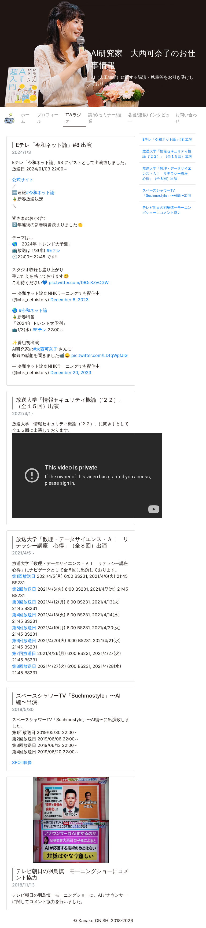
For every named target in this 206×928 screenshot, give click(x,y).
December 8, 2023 (69, 299)
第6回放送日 (24, 640)
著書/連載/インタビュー (149, 118)
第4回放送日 (24, 614)
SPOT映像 (22, 762)
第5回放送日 (24, 627)
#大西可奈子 (45, 349)
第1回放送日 (23, 576)
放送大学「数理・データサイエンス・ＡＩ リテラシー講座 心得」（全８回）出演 (166, 173)
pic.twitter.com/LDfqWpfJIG (99, 355)
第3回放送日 (24, 602)
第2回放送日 (24, 589)
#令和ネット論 (40, 192)
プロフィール (47, 118)
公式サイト (23, 179)
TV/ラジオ (73, 118)
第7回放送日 (24, 653)
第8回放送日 (24, 666)
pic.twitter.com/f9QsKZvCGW (79, 282)
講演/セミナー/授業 (105, 118)
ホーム (25, 118)
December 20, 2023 (70, 372)
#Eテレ (54, 250)
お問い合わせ (186, 118)
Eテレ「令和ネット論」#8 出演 (167, 139)
